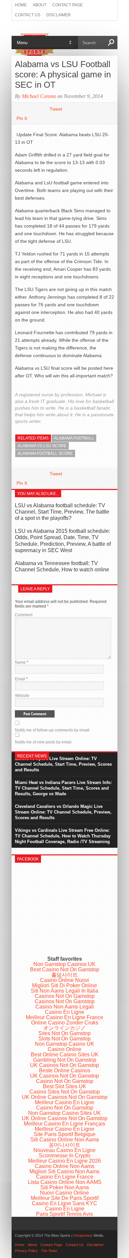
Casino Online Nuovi (64, 980)
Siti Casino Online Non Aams (64, 1139)
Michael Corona (39, 96)
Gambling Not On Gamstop (64, 1060)
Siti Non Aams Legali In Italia (64, 991)
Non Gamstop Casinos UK (64, 964)
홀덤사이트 (64, 975)
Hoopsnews (83, 1235)
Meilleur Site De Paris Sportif (65, 1198)
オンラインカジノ (64, 1028)
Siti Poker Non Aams (64, 1187)
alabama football (74, 438)
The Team (49, 1251)
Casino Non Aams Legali (64, 1007)
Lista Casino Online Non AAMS (65, 1182)
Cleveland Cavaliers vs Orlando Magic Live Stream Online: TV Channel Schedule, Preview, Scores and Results (63, 812)
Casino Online (64, 1049)
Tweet (56, 109)
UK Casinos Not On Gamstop (64, 1065)
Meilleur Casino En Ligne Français (64, 1123)
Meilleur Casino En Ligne (64, 1102)
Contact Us (27, 15)
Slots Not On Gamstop (64, 1038)
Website (22, 695)
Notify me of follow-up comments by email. (52, 730)
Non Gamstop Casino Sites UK (64, 1113)
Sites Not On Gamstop (64, 1033)
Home (21, 5)
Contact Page (67, 5)
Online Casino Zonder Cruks (64, 1022)
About (39, 5)
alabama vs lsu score (42, 445)
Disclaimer (58, 15)
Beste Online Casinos (64, 1070)
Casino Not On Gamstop (64, 1081)
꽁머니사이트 (64, 1145)
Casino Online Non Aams (64, 1166)
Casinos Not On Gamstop (65, 996)
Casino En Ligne (64, 1012)
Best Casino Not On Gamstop (64, 969)
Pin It (22, 118)
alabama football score (45, 453)
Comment (23, 615)
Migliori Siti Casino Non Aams (64, 1171)
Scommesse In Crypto (64, 1155)
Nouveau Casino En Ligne (64, 1150)
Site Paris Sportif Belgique (65, 1134)
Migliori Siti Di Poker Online (64, 985)
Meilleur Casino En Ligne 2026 (64, 1161)
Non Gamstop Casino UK (64, 1044)
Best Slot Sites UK (64, 1086)
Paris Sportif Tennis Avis (64, 1214)
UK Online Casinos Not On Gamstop (65, 1097)
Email (21, 679)
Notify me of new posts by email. (43, 742)
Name (21, 662)
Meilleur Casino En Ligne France (64, 1017)
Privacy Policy (26, 1251)
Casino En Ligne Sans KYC (64, 1203)
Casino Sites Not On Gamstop (64, 1092)
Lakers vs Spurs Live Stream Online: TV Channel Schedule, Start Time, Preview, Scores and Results (63, 764)
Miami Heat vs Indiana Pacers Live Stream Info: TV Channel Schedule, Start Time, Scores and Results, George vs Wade (63, 788)
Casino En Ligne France (64, 1177)
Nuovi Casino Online (64, 1193)
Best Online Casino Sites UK (65, 1054)
